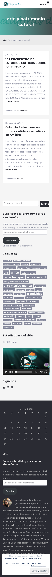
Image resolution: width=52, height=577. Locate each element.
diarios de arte (9, 302)
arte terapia (14, 277)
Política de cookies (38, 566)
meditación (9, 316)
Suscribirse (11, 240)
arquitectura (10, 268)
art (6, 272)
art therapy (9, 290)
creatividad (34, 293)
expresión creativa (12, 305)
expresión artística (27, 301)
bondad (30, 290)
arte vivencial (36, 277)
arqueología (35, 264)
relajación (41, 320)
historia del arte (11, 309)
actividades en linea (11, 264)
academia (7, 261)
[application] (26, 361)
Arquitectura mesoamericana (32, 268)
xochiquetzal (8, 327)
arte (15, 272)
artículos (20, 290)
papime (37, 316)
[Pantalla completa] (45, 371)
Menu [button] (43, 4)
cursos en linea (33, 297)
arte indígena (28, 273)
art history (40, 286)
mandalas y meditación (15, 312)
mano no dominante (36, 313)
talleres (17, 323)
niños (29, 316)
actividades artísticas (22, 261)
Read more (13, 101)
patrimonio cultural (24, 319)
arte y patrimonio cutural (16, 282)
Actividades (22, 110)
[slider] (23, 372)
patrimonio (8, 320)
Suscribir (10, 491)
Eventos (20, 178)
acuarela (25, 264)
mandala (26, 308)
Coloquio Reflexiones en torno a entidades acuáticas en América (25, 131)
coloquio (8, 294)
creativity (8, 297)
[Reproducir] (6, 371)
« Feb (5, 454)
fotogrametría (29, 305)
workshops (37, 324)
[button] (26, 361)
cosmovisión (19, 294)
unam (27, 323)
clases (38, 290)
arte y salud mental (18, 286)
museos (20, 316)
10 (5, 428)
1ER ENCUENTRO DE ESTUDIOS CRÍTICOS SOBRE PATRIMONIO (25, 63)
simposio (7, 324)
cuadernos (19, 298)
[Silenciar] (41, 371)
